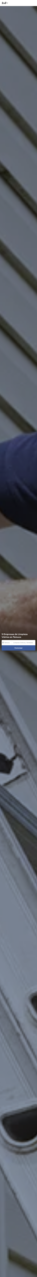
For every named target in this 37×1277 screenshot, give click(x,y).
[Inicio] (4, 3)
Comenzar (18, 648)
